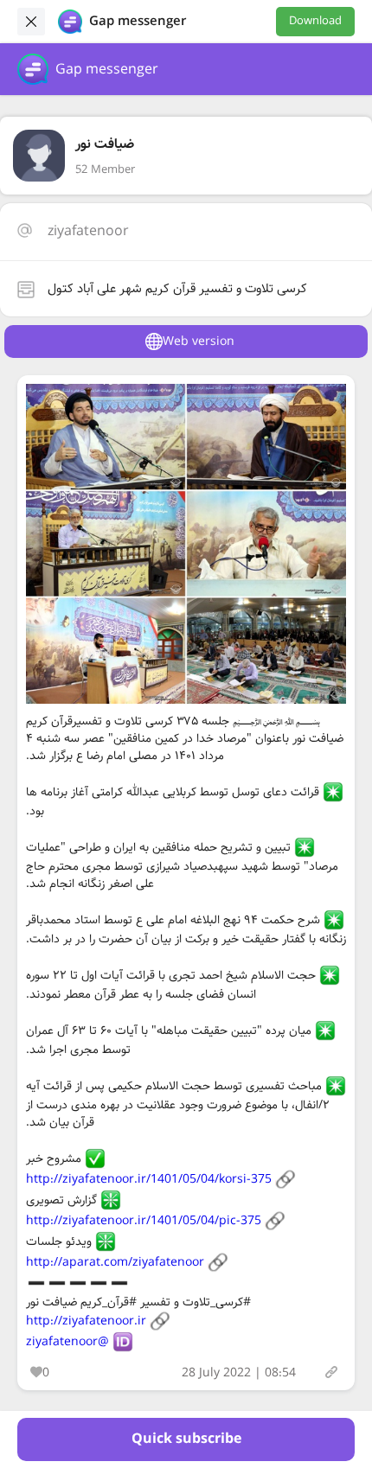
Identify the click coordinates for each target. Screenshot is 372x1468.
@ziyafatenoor (67, 1341)
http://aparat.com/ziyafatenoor (115, 1262)
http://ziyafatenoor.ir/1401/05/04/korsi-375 (149, 1179)
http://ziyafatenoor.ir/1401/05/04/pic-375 (143, 1220)
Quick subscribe (186, 1439)
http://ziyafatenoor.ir (86, 1321)
